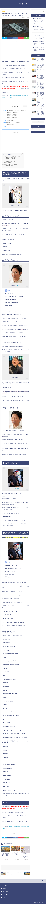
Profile (4, 897)
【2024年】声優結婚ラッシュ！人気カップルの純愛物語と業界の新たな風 (39, 21)
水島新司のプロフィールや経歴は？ (13, 122)
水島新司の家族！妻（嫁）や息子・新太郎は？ (16, 110)
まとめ (7, 126)
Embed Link (5, 891)
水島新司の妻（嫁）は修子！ (13, 112)
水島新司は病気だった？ (11, 120)
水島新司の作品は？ (11, 124)
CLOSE (25, 106)
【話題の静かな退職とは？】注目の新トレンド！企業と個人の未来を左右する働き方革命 (39, 36)
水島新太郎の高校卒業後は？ (13, 115)
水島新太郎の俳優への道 (12, 117)
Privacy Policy (6, 894)
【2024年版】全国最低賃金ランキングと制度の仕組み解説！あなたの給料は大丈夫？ (39, 28)
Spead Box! (17, 285)
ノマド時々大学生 (23, 4)
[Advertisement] (15, 50)
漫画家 (3, 11)
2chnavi (34, 135)
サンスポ (17, 488)
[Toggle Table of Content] (21, 154)
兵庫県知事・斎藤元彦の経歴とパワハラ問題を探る (39, 43)
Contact (4, 888)
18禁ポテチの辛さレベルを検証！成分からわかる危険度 (39, 49)
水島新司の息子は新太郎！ (12, 114)
